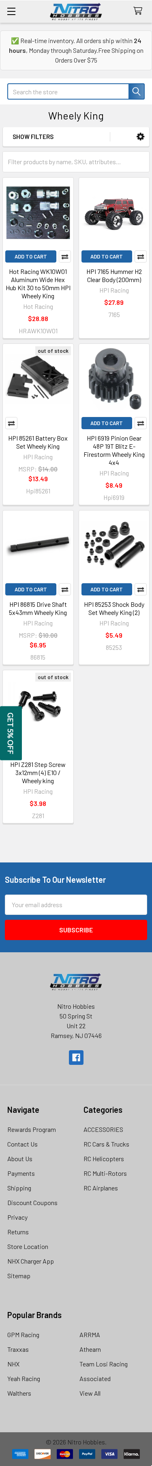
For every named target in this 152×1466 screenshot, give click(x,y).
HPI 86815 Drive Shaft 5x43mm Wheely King (38, 608)
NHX (13, 1364)
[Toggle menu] (11, 11)
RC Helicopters (103, 1158)
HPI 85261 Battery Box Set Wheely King (38, 442)
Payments (21, 1173)
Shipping (19, 1188)
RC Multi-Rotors (105, 1173)
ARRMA (89, 1334)
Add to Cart (31, 256)
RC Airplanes (100, 1188)
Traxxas (18, 1349)
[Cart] (139, 11)
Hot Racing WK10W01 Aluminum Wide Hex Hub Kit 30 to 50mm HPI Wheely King (38, 283)
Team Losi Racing (103, 1364)
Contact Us (22, 1144)
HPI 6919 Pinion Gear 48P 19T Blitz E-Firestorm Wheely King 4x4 (114, 450)
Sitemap (18, 1275)
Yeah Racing (23, 1378)
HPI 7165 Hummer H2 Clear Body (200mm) (114, 275)
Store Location (27, 1246)
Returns (18, 1232)
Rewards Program (31, 1129)
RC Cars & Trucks (106, 1144)
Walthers (19, 1393)
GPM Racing (23, 1334)
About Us (19, 1158)
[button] (140, 136)
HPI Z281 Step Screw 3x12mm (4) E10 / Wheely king (38, 772)
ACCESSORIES (103, 1129)
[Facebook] (76, 1057)
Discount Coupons (32, 1202)
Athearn (90, 1349)
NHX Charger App (30, 1261)
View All (90, 1393)
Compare (65, 256)
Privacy (17, 1217)
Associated (95, 1378)
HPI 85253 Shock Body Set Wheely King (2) (114, 608)
